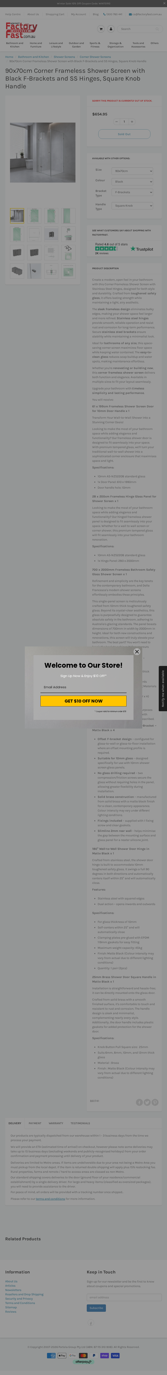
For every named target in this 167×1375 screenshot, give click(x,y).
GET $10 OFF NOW (84, 701)
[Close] (137, 651)
